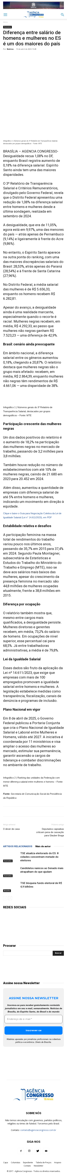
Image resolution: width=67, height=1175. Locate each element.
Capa (5, 1162)
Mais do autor (43, 846)
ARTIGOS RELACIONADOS (17, 846)
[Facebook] (21, 1151)
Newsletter (38, 1165)
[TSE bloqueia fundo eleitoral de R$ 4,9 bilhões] (11, 886)
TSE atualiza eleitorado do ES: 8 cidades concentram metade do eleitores (39, 857)
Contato (27, 1165)
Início (5, 22)
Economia (7, 27)
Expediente (28, 1162)
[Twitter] (38, 1151)
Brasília (7, 891)
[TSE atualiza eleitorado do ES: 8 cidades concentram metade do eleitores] (11, 857)
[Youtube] (46, 1151)
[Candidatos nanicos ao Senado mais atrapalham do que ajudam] (11, 871)
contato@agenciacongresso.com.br (38, 1130)
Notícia (10, 49)
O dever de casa (11, 829)
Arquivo (57, 1162)
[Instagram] (29, 1151)
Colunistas (15, 1162)
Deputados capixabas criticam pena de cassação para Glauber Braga (50, 832)
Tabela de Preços (43, 1162)
